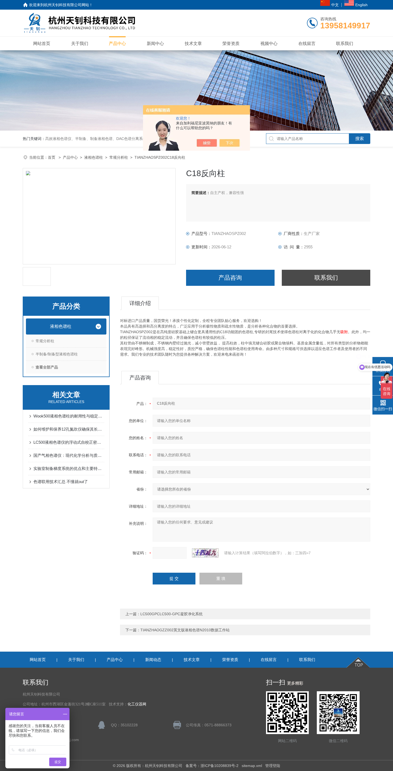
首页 (52, 157)
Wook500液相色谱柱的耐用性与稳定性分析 (68, 416)
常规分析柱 (118, 157)
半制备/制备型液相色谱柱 (57, 354)
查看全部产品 (47, 367)
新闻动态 (153, 659)
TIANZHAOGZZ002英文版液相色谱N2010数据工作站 (185, 630)
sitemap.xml (252, 766)
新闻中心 (155, 43)
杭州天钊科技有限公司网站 (66, 5)
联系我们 (344, 43)
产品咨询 (230, 277)
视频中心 (269, 43)
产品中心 (117, 43)
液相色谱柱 (93, 157)
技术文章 (193, 43)
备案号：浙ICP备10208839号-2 (212, 766)
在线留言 (306, 43)
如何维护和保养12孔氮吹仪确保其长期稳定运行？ (68, 429)
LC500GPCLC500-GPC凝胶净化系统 (171, 614)
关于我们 (79, 43)
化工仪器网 (137, 704)
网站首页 (41, 43)
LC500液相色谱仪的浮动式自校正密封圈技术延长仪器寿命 (68, 442)
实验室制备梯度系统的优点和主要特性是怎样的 (68, 468)
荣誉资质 (231, 43)
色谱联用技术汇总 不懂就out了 (60, 481)
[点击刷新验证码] (205, 552)
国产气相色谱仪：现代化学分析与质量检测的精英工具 (68, 455)
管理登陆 (272, 766)
